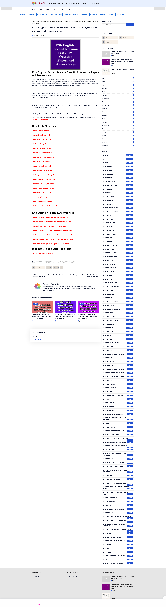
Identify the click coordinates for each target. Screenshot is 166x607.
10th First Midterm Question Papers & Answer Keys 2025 (122, 70)
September (118, 105)
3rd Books (40, 14)
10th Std (116, 335)
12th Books (120, 14)
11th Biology (116, 230)
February (118, 92)
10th (116, 155)
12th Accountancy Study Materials (44, 179)
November (118, 102)
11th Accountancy (116, 211)
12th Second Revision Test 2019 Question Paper (49, 22)
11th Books (111, 14)
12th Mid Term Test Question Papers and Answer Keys (51, 244)
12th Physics (116, 279)
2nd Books (31, 14)
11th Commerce (116, 196)
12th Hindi (116, 391)
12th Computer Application (116, 354)
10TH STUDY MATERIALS (57, 3)
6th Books (67, 14)
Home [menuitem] (34, 9)
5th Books (58, 14)
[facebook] (121, 9)
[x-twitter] (124, 9)
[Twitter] (47, 267)
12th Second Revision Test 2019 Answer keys (44, 263)
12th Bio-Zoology (116, 410)
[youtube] (110, 42)
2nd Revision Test (116, 283)
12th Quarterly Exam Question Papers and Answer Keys (51, 217)
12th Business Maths (116, 343)
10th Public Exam (116, 268)
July (118, 78)
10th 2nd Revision (116, 256)
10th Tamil (116, 178)
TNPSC (116, 399)
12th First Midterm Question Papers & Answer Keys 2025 (122, 52)
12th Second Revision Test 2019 (67, 261)
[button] (6, 8)
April (118, 135)
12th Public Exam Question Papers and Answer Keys (50, 226)
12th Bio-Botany (116, 388)
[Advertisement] (6, 37)
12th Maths (116, 200)
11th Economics (116, 234)
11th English (116, 189)
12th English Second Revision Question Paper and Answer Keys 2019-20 (65, 316)
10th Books (102, 14)
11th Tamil (116, 241)
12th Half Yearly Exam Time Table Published (115, 418)
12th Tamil (116, 298)
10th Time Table (116, 365)
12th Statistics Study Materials (42, 201)
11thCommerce (116, 501)
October (118, 132)
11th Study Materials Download (116, 483)
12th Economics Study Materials (43, 188)
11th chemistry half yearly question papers (116, 493)
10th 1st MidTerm (116, 245)
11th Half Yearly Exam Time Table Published (115, 471)
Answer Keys (116, 219)
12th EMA (116, 533)
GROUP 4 (116, 423)
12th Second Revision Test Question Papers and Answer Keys (53, 235)
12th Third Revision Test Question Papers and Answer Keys (52, 239)
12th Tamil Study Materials (41, 135)
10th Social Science (116, 305)
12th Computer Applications (116, 376)
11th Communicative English (116, 466)
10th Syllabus (116, 406)
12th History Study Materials (41, 192)
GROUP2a (116, 552)
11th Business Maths (116, 320)
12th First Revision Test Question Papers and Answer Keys (52, 230)
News (116, 559)
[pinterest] (130, 9)
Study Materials (116, 181)
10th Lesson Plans (116, 403)
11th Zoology (116, 324)
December (118, 98)
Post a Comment (37, 339)
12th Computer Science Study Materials (45, 175)
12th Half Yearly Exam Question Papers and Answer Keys (51, 222)
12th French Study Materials (41, 144)
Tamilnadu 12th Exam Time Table (42, 253)
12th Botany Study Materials (41, 166)
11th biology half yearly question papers (116, 487)
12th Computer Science (116, 309)
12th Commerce (116, 294)
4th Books (49, 14)
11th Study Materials (116, 479)
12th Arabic (116, 513)
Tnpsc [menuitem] (47, 9)
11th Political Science (116, 434)
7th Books (76, 14)
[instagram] (127, 9)
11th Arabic (116, 459)
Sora (39, 604)
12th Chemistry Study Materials (43, 157)
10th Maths (116, 166)
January (118, 95)
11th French (116, 350)
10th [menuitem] (54, 9)
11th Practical (116, 358)
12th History (116, 361)
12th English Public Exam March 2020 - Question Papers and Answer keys (42, 316)
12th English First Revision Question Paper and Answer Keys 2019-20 (87, 316)
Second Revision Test (116, 208)
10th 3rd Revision (116, 260)
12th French (116, 380)
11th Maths (116, 204)
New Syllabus (116, 449)
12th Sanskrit (116, 544)
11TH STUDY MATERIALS (75, 3)
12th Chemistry (116, 290)
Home (33, 22)
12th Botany (116, 346)
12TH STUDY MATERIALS (92, 3)
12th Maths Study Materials (41, 148)
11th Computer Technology (116, 431)
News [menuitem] (40, 9)
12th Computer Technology (116, 414)
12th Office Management (116, 537)
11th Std (116, 215)
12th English (39, 261)
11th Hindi (116, 475)
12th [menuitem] (69, 9)
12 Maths (116, 505)
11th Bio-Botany (116, 427)
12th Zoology (116, 331)
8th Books (84, 14)
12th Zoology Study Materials (42, 170)
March (118, 88)
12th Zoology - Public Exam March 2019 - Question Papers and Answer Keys (122, 61)
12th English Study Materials (41, 139)
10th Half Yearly (116, 264)
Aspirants (35, 35)
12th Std (116, 193)
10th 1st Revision (116, 249)
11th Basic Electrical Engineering (116, 463)
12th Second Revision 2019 (50, 261)
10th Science (116, 174)
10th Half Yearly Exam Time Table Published (115, 454)
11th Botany (116, 328)
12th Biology (116, 313)
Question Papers (116, 223)
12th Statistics (116, 548)
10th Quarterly (116, 271)
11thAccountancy (116, 498)
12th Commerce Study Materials (43, 184)
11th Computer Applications (116, 373)
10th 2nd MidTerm (116, 253)
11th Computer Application (116, 369)
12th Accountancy (116, 301)
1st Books (23, 14)
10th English (116, 170)
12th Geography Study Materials (43, 197)
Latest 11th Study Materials (116, 556)
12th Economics (116, 316)
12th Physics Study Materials (42, 153)
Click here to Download (40, 119)
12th (116, 163)
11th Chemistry (116, 226)
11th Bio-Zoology (116, 384)
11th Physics (116, 238)
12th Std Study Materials (40, 131)
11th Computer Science (116, 286)
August (118, 108)
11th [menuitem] (62, 9)
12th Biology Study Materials (42, 161)
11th (116, 159)
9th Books (93, 14)
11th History (116, 339)
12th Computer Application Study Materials (115, 525)
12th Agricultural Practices (116, 509)
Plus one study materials (116, 563)
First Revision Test (116, 185)
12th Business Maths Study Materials (44, 206)
